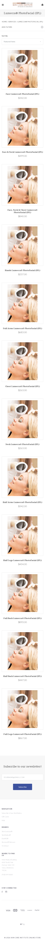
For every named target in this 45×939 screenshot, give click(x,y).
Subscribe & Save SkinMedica (12, 813)
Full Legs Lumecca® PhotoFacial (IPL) (22, 734)
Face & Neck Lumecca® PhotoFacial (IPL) (22, 152)
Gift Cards (5, 817)
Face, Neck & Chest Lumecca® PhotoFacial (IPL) (23, 211)
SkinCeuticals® (7, 831)
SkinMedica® (6, 835)
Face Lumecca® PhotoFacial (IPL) (22, 94)
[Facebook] (2, 892)
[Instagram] (6, 892)
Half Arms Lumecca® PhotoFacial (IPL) (22, 502)
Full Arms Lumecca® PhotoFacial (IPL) (22, 328)
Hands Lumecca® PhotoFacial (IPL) (22, 270)
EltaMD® (5, 839)
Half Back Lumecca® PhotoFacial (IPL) (22, 676)
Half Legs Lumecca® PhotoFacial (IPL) (22, 560)
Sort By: (5, 36)
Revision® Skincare (8, 842)
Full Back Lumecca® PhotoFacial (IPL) (22, 618)
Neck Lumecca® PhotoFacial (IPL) (22, 444)
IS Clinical (5, 846)
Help (3, 820)
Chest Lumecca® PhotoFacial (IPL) (22, 386)
